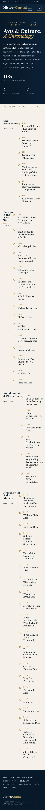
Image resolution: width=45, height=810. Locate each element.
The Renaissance (26, 107)
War (12, 778)
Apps (27, 2)
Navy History (25, 784)
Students (19, 2)
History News (9, 784)
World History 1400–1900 (17, 24)
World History (10, 781)
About (5, 787)
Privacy (38, 784)
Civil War (24, 781)
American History (25, 778)
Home (5, 778)
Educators (8, 2)
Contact (34, 2)
